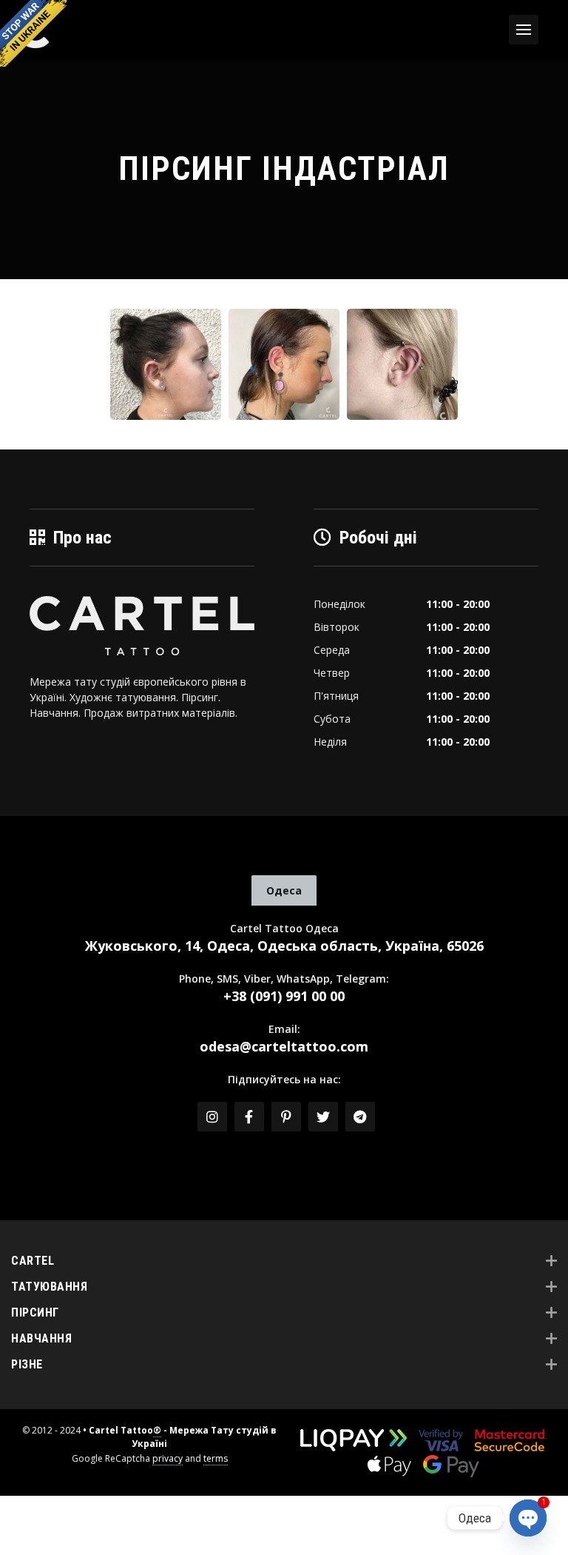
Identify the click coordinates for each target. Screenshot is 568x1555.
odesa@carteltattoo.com (284, 1046)
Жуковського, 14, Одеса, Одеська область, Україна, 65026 (284, 945)
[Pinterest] (286, 1116)
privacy (167, 1458)
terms (215, 1458)
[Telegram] (360, 1116)
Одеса (284, 890)
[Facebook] (249, 1116)
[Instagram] (212, 1116)
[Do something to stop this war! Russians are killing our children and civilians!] (33, 33)
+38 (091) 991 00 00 (284, 996)
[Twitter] (323, 1116)
